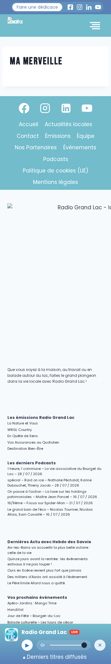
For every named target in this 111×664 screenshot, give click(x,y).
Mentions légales (55, 182)
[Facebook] (24, 108)
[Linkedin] (66, 108)
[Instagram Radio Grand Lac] (79, 7)
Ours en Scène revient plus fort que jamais (44, 570)
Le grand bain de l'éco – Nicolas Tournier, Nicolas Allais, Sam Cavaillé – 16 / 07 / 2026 (50, 512)
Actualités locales (68, 124)
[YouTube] (86, 108)
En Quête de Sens (22, 435)
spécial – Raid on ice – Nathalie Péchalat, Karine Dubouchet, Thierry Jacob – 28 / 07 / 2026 (49, 483)
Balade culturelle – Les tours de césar (40, 622)
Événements (79, 147)
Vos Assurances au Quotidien (33, 442)
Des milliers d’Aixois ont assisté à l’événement (47, 576)
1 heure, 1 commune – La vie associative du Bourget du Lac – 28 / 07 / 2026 (54, 471)
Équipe (85, 136)
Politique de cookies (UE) (55, 170)
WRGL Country (19, 429)
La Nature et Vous (22, 423)
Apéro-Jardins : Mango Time (31, 603)
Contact (28, 136)
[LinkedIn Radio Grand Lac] (89, 7)
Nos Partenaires (36, 147)
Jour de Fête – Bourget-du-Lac (33, 615)
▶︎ (27, 645)
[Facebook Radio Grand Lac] (70, 7)
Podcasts (55, 159)
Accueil (28, 124)
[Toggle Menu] (95, 25)
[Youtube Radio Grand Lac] (98, 7)
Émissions (58, 136)
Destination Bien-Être (25, 448)
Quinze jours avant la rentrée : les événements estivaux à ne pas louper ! (47, 561)
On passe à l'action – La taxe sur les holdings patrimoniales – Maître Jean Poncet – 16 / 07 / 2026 (52, 494)
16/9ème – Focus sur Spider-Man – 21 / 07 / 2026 (50, 502)
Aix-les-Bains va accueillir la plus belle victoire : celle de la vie (48, 550)
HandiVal (15, 609)
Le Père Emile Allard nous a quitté (36, 583)
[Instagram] (45, 108)
